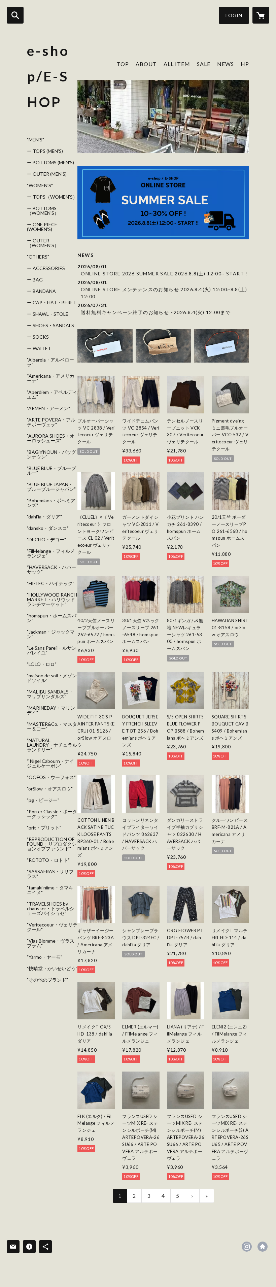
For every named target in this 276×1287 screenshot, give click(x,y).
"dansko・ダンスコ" (48, 528)
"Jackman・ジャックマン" (51, 634)
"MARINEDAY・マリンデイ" (51, 710)
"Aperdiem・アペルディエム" (52, 394)
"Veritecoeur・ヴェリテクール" (52, 927)
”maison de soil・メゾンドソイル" (52, 678)
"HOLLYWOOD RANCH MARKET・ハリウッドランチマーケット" (52, 599)
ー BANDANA (41, 291)
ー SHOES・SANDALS (50, 325)
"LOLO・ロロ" (42, 664)
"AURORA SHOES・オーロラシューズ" (50, 438)
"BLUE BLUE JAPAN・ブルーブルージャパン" (51, 487)
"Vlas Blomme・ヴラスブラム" (50, 943)
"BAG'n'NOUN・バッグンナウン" (51, 454)
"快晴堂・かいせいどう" (52, 968)
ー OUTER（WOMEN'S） (43, 243)
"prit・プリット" (44, 827)
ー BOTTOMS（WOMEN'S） (43, 210)
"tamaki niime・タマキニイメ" (50, 890)
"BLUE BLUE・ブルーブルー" (51, 470)
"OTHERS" (38, 257)
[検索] (15, 15)
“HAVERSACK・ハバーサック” (51, 569)
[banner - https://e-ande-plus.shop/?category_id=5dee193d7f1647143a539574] (163, 345)
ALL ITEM (177, 64)
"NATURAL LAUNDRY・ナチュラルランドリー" (52, 745)
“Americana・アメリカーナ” (50, 378)
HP (245, 64)
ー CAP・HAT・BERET (51, 302)
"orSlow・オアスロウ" (50, 788)
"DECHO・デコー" (46, 539)
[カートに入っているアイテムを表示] (260, 15)
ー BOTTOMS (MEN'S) (50, 162)
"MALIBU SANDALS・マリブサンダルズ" (50, 694)
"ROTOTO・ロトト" (48, 860)
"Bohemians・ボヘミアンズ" (51, 503)
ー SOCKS (38, 337)
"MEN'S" (35, 139)
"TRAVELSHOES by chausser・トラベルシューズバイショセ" (50, 909)
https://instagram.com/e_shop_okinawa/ (247, 1247)
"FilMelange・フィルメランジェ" (51, 553)
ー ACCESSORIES (46, 268)
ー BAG (35, 279)
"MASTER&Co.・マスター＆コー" (52, 726)
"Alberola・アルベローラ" (50, 362)
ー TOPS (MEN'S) (45, 151)
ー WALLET (39, 348)
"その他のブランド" (47, 980)
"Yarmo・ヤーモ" (44, 957)
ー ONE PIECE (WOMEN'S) (42, 227)
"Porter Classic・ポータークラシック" (52, 814)
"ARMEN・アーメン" (48, 408)
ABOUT (146, 64)
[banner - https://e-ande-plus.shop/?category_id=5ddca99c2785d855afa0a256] (221, 345)
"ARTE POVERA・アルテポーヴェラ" (51, 422)
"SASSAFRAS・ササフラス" (50, 874)
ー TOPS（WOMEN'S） (52, 197)
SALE (203, 64)
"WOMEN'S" (40, 185)
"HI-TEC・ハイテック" (50, 583)
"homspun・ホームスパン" (51, 618)
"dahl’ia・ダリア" (44, 516)
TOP (123, 64)
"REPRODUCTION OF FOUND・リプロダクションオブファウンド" (51, 844)
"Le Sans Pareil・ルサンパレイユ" (51, 650)
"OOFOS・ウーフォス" (51, 777)
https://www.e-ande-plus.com (262, 1247)
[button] (234, 15)
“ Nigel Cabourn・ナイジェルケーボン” (50, 763)
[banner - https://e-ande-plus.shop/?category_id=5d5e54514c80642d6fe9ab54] (105, 345)
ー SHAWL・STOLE (47, 314)
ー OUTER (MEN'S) (47, 174)
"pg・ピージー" (43, 800)
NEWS (225, 64)
